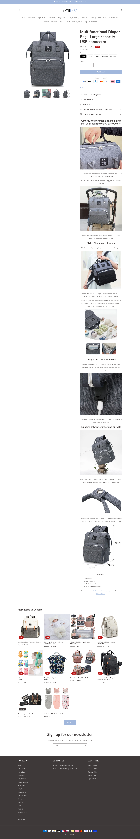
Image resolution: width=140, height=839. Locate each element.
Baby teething (22, 792)
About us (20, 802)
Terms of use (92, 775)
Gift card (20, 799)
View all (70, 722)
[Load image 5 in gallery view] (66, 93)
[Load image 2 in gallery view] (36, 93)
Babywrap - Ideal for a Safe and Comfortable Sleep (53, 642)
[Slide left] (20, 94)
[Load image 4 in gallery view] (56, 93)
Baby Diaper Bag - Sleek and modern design (55, 678)
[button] (20, 10)
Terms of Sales (92, 772)
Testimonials (21, 819)
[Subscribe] (85, 745)
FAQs (19, 805)
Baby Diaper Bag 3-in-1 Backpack (80, 678)
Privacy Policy (92, 765)
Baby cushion (22, 779)
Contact (20, 809)
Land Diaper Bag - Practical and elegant (29, 642)
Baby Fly (20, 789)
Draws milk (21, 785)
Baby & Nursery (23, 782)
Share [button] (84, 88)
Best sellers (21, 768)
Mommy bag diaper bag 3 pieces (27, 714)
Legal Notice (92, 779)
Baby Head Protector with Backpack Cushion (28, 678)
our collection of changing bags (99, 591)
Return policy (92, 768)
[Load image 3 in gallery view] (46, 93)
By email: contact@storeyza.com (63, 765)
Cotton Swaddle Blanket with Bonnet (55, 714)
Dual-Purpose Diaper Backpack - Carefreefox (106, 642)
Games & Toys (22, 795)
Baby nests (21, 775)
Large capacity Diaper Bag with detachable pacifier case (106, 678)
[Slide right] (73, 94)
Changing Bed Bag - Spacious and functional (80, 642)
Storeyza (72, 834)
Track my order (22, 812)
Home (19, 765)
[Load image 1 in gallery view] (26, 93)
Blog (19, 816)
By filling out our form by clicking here (65, 768)
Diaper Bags (21, 772)
